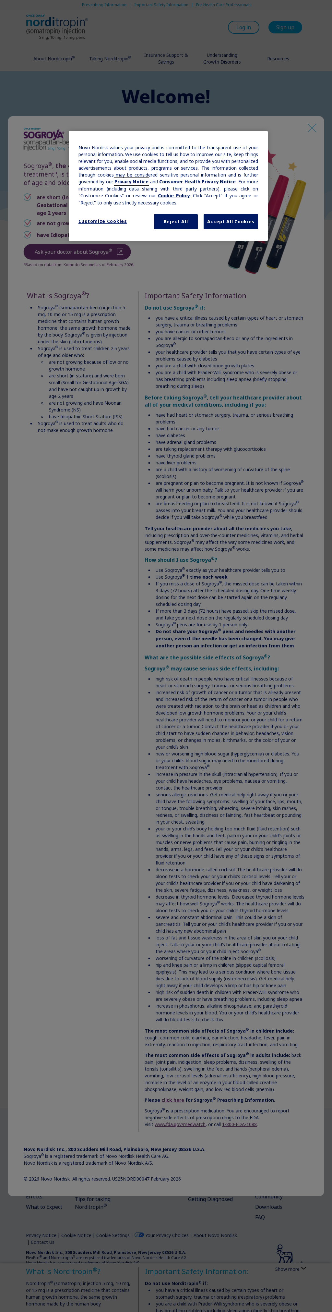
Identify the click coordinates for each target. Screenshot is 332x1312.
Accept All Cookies (231, 221)
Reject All (176, 221)
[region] (168, 186)
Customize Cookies (102, 221)
